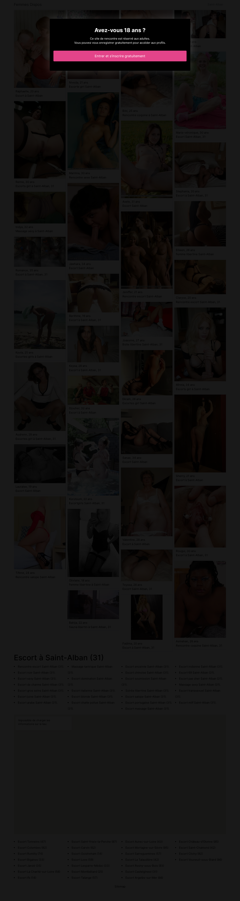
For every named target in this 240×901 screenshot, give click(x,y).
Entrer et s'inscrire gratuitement (120, 56)
